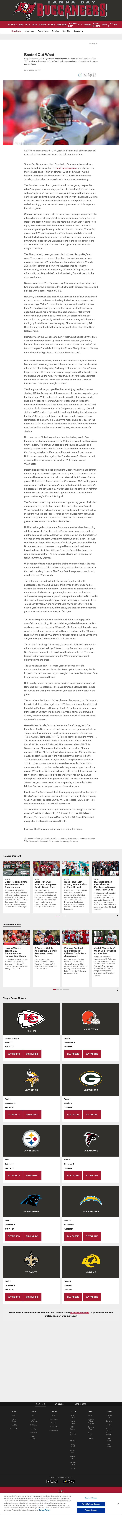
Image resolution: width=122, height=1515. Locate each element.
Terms (73, 1468)
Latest (14, 1415)
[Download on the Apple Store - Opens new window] (52, 1482)
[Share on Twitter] (85, 76)
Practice (53, 1423)
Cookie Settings (91, 1498)
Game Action (53, 1419)
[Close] (118, 1503)
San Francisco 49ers (66, 167)
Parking (109, 1425)
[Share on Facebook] (80, 76)
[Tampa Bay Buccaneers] (61, 1492)
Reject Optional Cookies (91, 1504)
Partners (91, 1439)
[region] (61, 1504)
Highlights (33, 1425)
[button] (57, 916)
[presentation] (118, 916)
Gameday (109, 1421)
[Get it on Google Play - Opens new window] (68, 1483)
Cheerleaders (53, 1431)
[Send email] (90, 76)
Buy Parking (32, 1054)
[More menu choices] (78, 25)
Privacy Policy (44, 1510)
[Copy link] (94, 75)
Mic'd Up (33, 1429)
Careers (90, 1415)
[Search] (82, 24)
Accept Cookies (91, 1510)
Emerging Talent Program (91, 1421)
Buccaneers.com (79, 1312)
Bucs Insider (33, 1433)
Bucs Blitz (13, 1425)
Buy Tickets (14, 1054)
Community (14, 1429)
